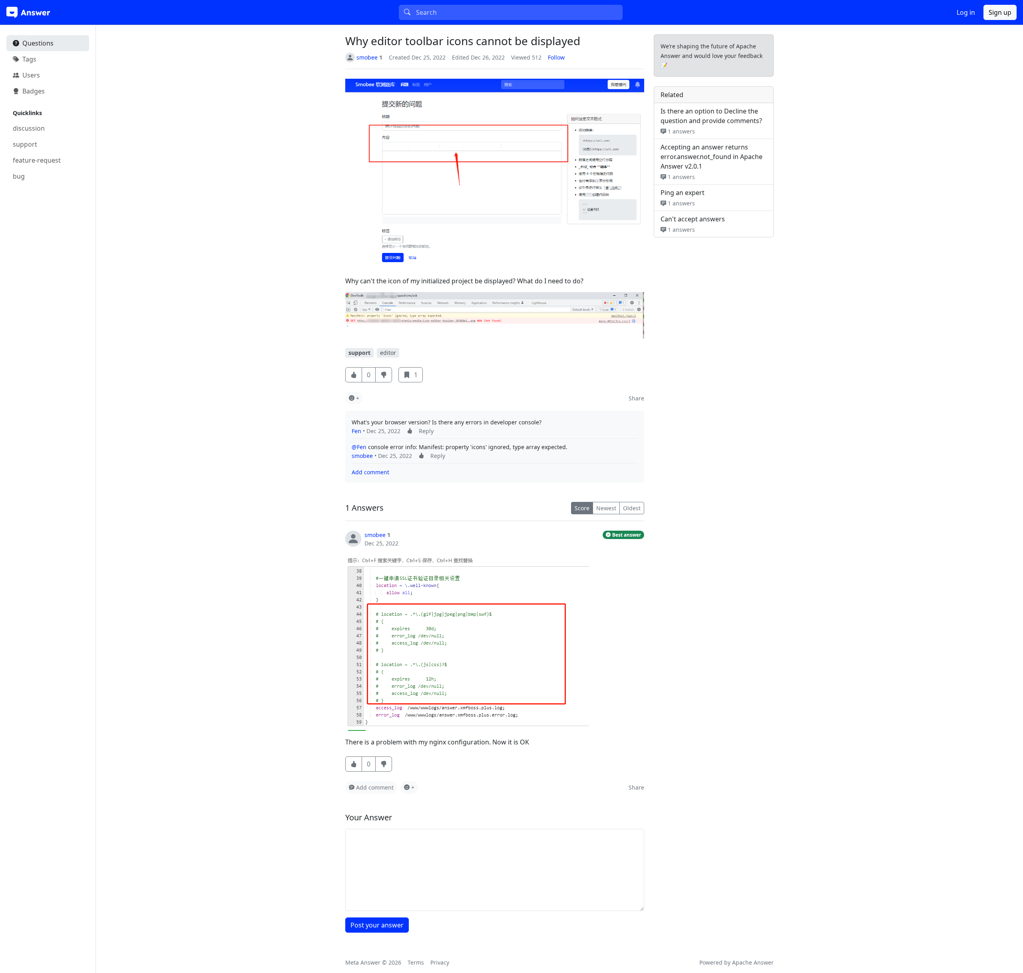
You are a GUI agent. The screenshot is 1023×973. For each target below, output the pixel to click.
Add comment (370, 472)
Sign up (1000, 12)
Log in (966, 12)
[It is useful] (353, 764)
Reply (426, 431)
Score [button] (582, 508)
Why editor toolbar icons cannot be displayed (462, 40)
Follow (556, 57)
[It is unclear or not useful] (383, 374)
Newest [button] (606, 508)
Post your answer (377, 925)
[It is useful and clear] (353, 374)
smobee (362, 456)
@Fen (359, 447)
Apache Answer (753, 962)
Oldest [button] (632, 508)
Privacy (439, 962)
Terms (416, 962)
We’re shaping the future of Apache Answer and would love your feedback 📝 (711, 55)
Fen (356, 431)
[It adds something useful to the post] (409, 431)
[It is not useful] (383, 764)
